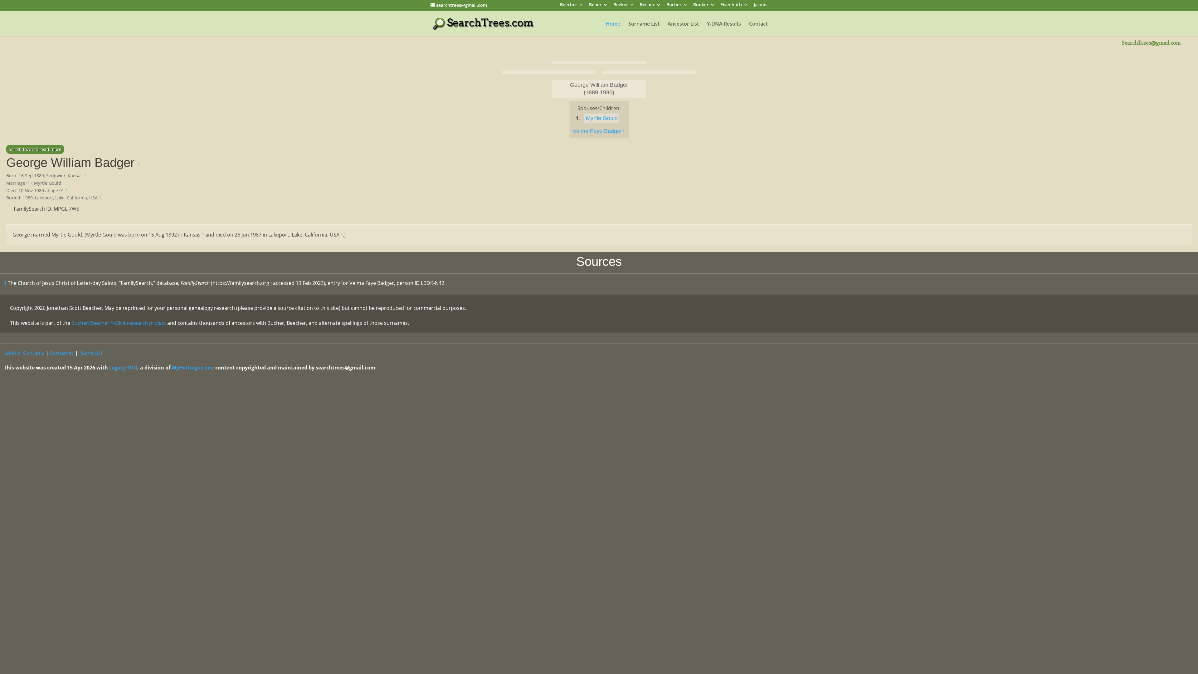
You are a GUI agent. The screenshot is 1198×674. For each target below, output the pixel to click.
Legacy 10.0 (123, 367)
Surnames (62, 352)
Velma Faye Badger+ (599, 131)
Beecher (568, 5)
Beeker (620, 5)
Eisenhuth (731, 5)
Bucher (673, 5)
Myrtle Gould (602, 118)
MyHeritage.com (192, 367)
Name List (91, 352)
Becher (647, 5)
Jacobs (760, 5)
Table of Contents (24, 352)
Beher (595, 5)
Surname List (644, 24)
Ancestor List (683, 24)
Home (613, 24)
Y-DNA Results (724, 24)
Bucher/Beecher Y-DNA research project (118, 323)
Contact (758, 24)
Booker (701, 5)
